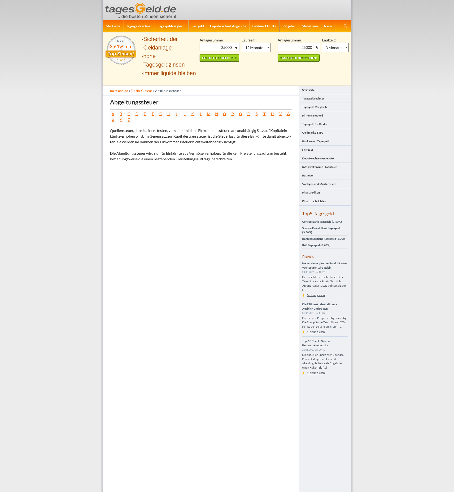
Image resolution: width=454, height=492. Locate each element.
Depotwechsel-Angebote (228, 26)
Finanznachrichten (314, 201)
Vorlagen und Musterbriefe (319, 184)
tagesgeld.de (119, 91)
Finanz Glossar (141, 91)
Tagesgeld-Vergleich (314, 107)
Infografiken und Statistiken (319, 167)
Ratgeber (289, 26)
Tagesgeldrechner (139, 26)
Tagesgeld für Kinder (314, 124)
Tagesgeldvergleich (171, 26)
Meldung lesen (316, 295)
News (328, 26)
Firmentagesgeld (312, 115)
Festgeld (198, 26)
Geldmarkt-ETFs (264, 26)
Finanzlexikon (311, 192)
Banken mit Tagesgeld (315, 141)
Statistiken (310, 26)
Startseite (113, 26)
